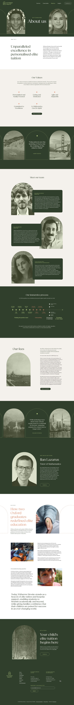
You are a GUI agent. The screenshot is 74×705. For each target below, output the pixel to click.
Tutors (20, 681)
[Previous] (2, 467)
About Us (20, 676)
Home (12, 39)
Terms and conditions (39, 701)
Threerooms (54, 701)
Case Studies (21, 675)
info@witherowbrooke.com (35, 679)
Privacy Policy (46, 701)
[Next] (71, 467)
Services (20, 673)
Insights (20, 678)
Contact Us (21, 679)
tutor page (54, 649)
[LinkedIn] (60, 681)
